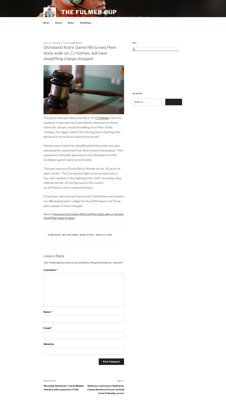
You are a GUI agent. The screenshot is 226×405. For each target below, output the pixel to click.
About (58, 22)
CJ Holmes (102, 118)
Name (48, 312)
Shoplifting (104, 235)
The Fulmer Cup (89, 12)
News (46, 22)
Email (48, 328)
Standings (85, 22)
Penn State (87, 235)
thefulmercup (72, 43)
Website (49, 344)
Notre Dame (70, 235)
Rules (71, 22)
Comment (50, 270)
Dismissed (54, 235)
